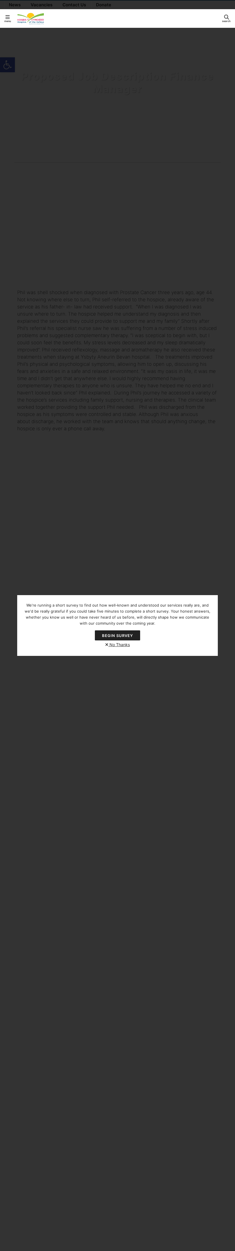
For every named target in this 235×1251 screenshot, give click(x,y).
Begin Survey (117, 635)
